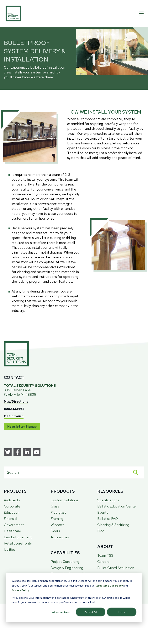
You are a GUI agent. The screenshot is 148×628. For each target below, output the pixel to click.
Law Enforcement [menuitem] (18, 537)
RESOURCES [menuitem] (110, 491)
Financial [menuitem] (10, 518)
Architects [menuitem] (12, 500)
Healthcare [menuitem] (12, 531)
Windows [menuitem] (57, 525)
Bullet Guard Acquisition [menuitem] (115, 568)
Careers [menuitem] (103, 561)
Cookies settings (60, 612)
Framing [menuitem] (57, 518)
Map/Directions (16, 402)
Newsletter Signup (22, 427)
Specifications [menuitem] (108, 500)
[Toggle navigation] (141, 13)
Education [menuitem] (11, 512)
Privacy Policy (20, 590)
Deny (122, 612)
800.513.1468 (14, 409)
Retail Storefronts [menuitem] (18, 543)
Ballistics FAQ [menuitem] (107, 518)
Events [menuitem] (102, 512)
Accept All (90, 612)
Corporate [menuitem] (12, 506)
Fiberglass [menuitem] (58, 512)
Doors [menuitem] (55, 531)
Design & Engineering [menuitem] (67, 568)
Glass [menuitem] (55, 506)
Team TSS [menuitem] (105, 555)
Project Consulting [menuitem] (65, 561)
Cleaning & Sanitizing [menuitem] (113, 525)
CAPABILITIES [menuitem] (65, 553)
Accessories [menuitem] (60, 537)
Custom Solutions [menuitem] (64, 500)
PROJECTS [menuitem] (15, 491)
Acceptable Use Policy (109, 585)
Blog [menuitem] (100, 531)
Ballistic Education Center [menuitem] (117, 506)
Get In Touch (14, 416)
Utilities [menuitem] (9, 549)
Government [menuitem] (14, 525)
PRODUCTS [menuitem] (63, 491)
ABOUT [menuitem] (105, 546)
